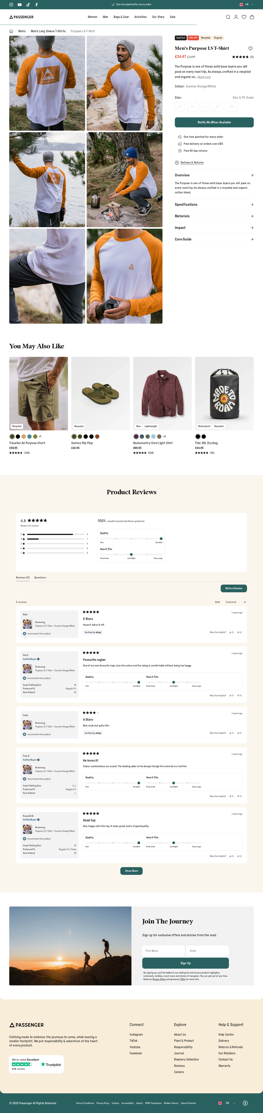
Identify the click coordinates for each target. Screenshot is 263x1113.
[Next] (64, 396)
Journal (179, 1053)
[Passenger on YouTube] (20, 5)
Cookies (115, 1103)
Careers (179, 1072)
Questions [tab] (40, 578)
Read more (204, 77)
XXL (231, 106)
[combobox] (246, 4)
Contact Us (226, 1059)
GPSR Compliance (153, 1103)
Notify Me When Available (214, 122)
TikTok (133, 1040)
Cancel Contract (188, 1103)
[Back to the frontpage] (11, 31)
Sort (217, 602)
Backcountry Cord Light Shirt (153, 443)
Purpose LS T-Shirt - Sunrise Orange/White (55, 626)
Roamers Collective (186, 1059)
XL (217, 106)
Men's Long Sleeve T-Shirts (48, 31)
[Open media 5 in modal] (47, 276)
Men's (22, 31)
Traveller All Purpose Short (27, 443)
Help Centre (226, 1034)
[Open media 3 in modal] (47, 179)
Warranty (224, 1065)
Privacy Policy (103, 1103)
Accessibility (127, 1103)
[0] (244, 17)
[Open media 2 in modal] (124, 83)
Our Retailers (227, 1053)
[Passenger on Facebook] (37, 5)
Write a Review (236, 589)
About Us (180, 1034)
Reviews (179, 1065)
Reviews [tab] (23, 578)
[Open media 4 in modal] (124, 179)
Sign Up (186, 963)
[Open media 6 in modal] (124, 276)
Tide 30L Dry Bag (206, 443)
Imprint (139, 1103)
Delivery (224, 1040)
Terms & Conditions (85, 1103)
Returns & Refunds (231, 1047)
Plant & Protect (183, 1040)
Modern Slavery (171, 1103)
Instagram (136, 1034)
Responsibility (183, 1047)
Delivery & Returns (192, 162)
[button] (243, 57)
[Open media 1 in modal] (47, 83)
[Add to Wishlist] (250, 48)
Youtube (135, 1047)
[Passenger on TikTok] (28, 5)
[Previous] (12, 396)
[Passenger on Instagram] (11, 5)
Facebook (136, 1053)
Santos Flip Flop (82, 443)
